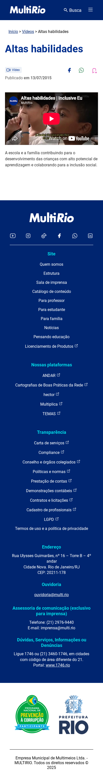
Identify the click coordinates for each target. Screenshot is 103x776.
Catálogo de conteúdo (51, 291)
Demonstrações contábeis (49, 490)
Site (52, 253)
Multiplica (49, 404)
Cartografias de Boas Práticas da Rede (49, 385)
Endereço (51, 547)
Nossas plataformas (51, 364)
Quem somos (51, 264)
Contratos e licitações (49, 500)
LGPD (49, 519)
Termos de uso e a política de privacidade (51, 528)
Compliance (49, 452)
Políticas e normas (49, 471)
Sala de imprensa (51, 282)
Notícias (51, 327)
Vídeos (28, 31)
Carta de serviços (49, 443)
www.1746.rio (58, 665)
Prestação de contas (49, 481)
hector (50, 394)
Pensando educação (52, 336)
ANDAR (49, 375)
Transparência (51, 432)
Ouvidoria (51, 584)
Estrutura (52, 273)
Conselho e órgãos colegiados (49, 462)
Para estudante (51, 309)
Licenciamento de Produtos (49, 346)
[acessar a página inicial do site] (28, 10)
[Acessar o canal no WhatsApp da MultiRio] (75, 236)
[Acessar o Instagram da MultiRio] (28, 236)
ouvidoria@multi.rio (51, 594)
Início (13, 31)
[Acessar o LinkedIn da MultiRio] (90, 236)
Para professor (51, 300)
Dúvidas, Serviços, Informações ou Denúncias (51, 642)
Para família (51, 318)
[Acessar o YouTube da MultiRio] (13, 236)
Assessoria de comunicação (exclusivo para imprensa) (51, 610)
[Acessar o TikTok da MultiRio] (44, 236)
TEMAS (49, 413)
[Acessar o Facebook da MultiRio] (59, 236)
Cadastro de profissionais (49, 510)
